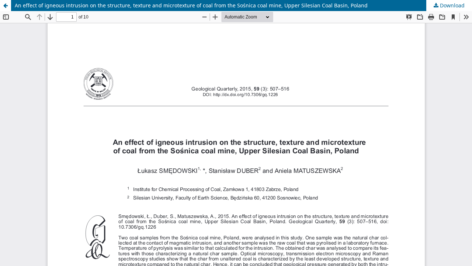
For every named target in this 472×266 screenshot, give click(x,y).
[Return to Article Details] (5, 5)
